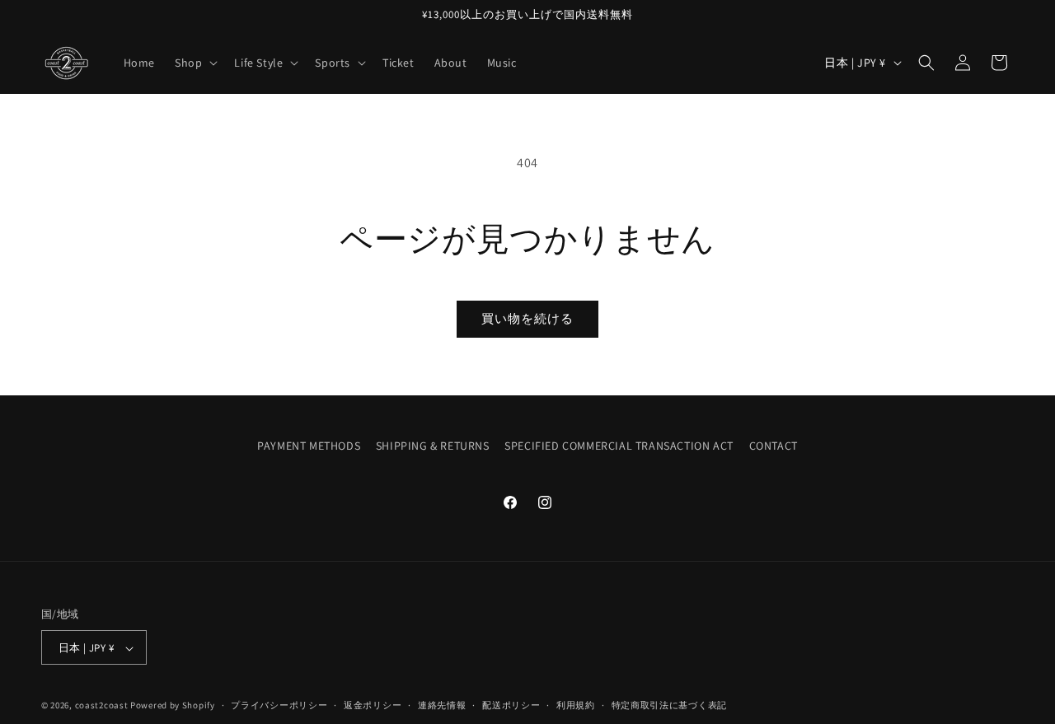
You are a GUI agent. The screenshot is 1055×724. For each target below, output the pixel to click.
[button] (194, 62)
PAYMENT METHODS (308, 445)
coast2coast (102, 706)
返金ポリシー (372, 705)
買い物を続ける (527, 318)
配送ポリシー (511, 705)
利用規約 (575, 705)
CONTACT (773, 445)
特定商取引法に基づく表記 (669, 705)
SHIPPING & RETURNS (433, 445)
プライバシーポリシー (279, 705)
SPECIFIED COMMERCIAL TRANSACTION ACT (619, 445)
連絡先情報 (442, 705)
